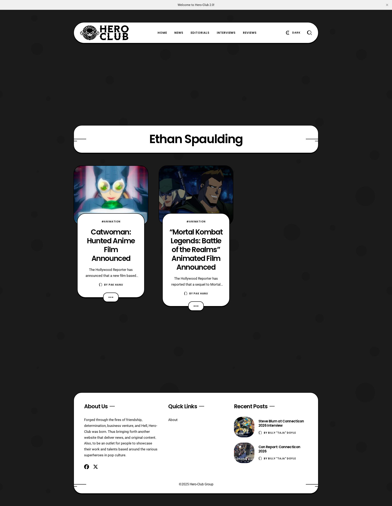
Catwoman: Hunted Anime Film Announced (111, 245)
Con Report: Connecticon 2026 (279, 449)
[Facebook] (86, 466)
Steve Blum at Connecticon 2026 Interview (281, 423)
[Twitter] (95, 466)
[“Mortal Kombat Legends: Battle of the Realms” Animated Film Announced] (196, 195)
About (173, 420)
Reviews (250, 33)
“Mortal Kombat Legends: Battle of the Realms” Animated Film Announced (196, 249)
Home (162, 33)
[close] (387, 5)
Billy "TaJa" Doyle (282, 432)
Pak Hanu (116, 284)
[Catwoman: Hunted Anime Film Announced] (111, 195)
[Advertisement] (196, 84)
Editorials (200, 33)
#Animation (110, 221)
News (178, 33)
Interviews (226, 33)
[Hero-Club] (104, 32)
